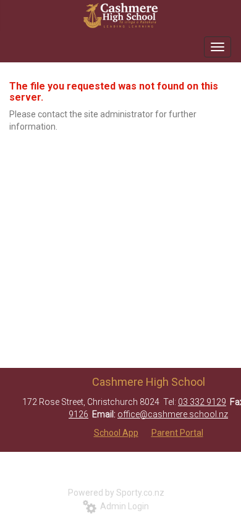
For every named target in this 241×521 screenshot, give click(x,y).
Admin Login (122, 506)
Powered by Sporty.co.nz (116, 493)
